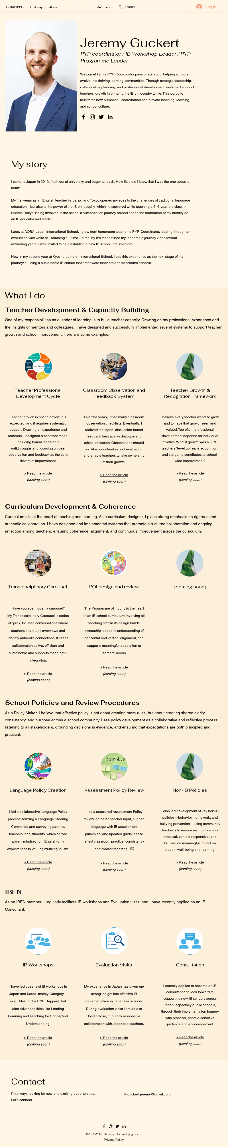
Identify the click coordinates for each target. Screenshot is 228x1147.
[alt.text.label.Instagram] (92, 117)
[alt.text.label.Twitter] (101, 117)
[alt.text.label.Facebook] (83, 117)
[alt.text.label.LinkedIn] (110, 117)
